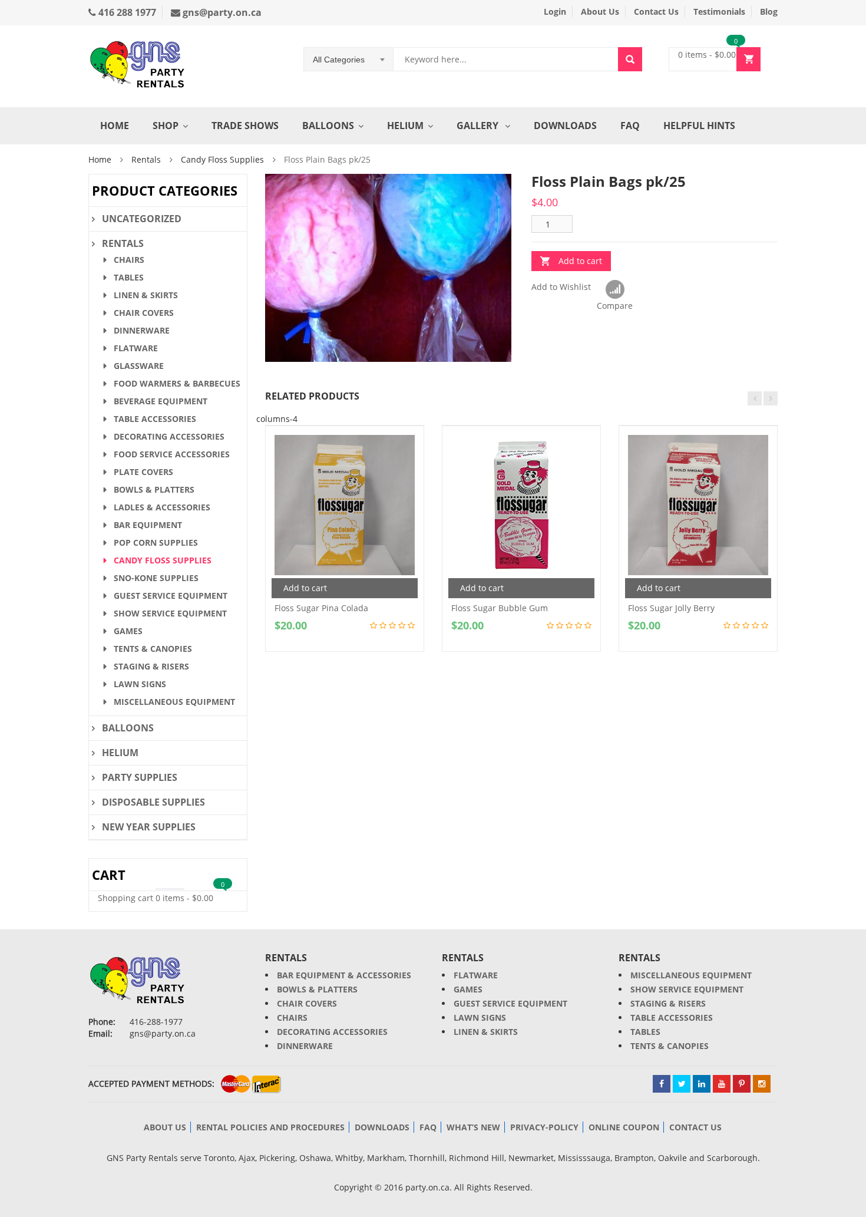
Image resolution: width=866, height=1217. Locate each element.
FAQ (630, 125)
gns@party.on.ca (221, 12)
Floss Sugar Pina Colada (321, 608)
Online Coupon (624, 1127)
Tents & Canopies (153, 648)
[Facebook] (662, 1084)
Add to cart (580, 260)
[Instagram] (762, 1084)
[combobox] (349, 59)
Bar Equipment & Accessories (344, 975)
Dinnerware (142, 330)
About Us (600, 11)
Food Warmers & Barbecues (177, 383)
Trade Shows (245, 125)
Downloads (565, 125)
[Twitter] (682, 1084)
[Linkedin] (702, 1084)
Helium (405, 125)
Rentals (146, 159)
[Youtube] (722, 1084)
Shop (166, 125)
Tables (129, 277)
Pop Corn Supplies (156, 542)
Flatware (136, 348)
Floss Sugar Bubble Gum (499, 608)
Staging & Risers (151, 666)
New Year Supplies (149, 826)
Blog (769, 11)
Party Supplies (139, 777)
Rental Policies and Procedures (270, 1127)
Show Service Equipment (170, 613)
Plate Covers (143, 471)
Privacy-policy (544, 1127)
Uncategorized (141, 218)
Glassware (139, 365)
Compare (615, 290)
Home (114, 125)
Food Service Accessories (172, 454)
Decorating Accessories (169, 436)
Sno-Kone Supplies (156, 577)
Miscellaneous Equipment (174, 701)
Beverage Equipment (160, 401)
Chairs (129, 259)
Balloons (328, 125)
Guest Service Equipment (170, 595)
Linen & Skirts (146, 295)
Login (555, 11)
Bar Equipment (148, 524)
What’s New (473, 1127)
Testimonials (719, 11)
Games (128, 630)
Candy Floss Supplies (222, 159)
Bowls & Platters (154, 489)
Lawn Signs (140, 684)
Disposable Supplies (153, 802)
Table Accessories (155, 418)
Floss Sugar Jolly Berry (671, 608)
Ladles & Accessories (162, 507)
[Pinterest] (742, 1084)
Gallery (479, 125)
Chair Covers (144, 312)
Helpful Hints (699, 125)
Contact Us (656, 11)
